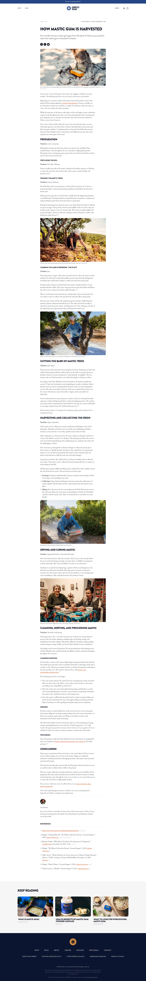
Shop (19, 8)
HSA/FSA (68, 950)
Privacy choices (117, 956)
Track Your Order (29, 956)
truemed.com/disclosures (91, 977)
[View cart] (127, 8)
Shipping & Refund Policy (51, 956)
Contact (107, 950)
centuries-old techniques (70, 103)
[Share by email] (48, 44)
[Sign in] (124, 8)
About (117, 8)
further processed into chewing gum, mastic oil (70, 741)
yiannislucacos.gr (83, 868)
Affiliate (80, 950)
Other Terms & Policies (75, 956)
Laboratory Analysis (98, 956)
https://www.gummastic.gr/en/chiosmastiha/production (60, 830)
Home (41, 21)
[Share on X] (45, 44)
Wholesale (94, 950)
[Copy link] (41, 44)
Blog (26, 8)
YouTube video (47, 844)
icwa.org (45, 860)
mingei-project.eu (52, 837)
